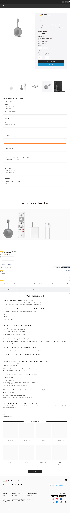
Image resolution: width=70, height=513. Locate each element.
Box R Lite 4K (27, 462)
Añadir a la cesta (51, 61)
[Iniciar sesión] (66, 2)
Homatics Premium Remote (26, 440)
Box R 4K (43, 440)
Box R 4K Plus (10, 440)
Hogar (4, 11)
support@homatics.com (62, 484)
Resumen (58, 5)
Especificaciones (66, 5)
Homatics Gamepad (43, 462)
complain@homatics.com (59, 485)
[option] (17, 27)
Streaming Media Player (7, 416)
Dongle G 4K (10, 462)
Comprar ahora (51, 64)
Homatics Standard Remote (59, 440)
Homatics (10, 461)
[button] (3, 86)
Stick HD (59, 462)
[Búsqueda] (63, 2)
